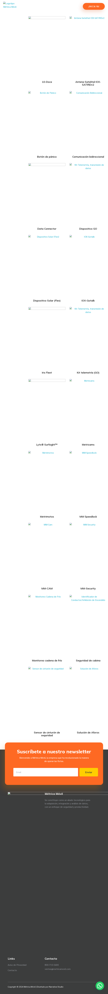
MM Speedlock (88, 516)
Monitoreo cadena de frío (47, 660)
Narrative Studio (56, 986)
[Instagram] (94, 987)
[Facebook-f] (84, 987)
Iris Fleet (47, 372)
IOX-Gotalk (88, 300)
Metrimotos (47, 516)
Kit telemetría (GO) (88, 372)
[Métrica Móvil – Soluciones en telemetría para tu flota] (15, 6)
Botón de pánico (47, 156)
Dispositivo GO (88, 228)
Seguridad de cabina (88, 660)
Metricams (88, 444)
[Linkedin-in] (89, 987)
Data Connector (46, 228)
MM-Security (88, 588)
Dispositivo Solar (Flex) (47, 300)
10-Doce (47, 81)
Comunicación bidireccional (88, 156)
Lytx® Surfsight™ (47, 444)
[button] (100, 986)
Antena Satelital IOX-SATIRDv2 (88, 83)
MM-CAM (47, 588)
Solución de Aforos (88, 732)
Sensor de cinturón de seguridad (47, 734)
